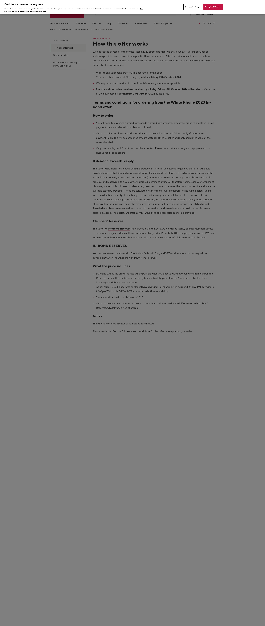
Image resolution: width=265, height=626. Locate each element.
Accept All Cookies (213, 7)
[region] (132, 7)
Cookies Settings (192, 7)
